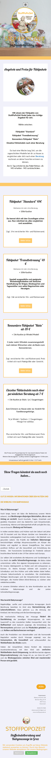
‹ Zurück (5, 489)
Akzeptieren (31, 753)
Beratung (40, 156)
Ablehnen (19, 753)
